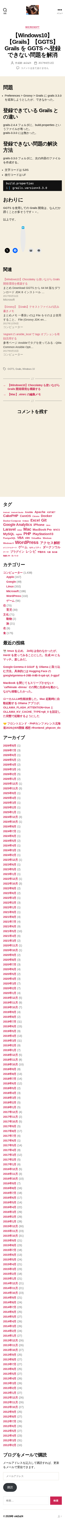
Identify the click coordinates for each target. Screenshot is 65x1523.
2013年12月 (10, 1340)
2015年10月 (10, 1235)
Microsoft (32, 27)
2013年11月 (10, 1345)
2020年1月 (9, 993)
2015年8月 (9, 1245)
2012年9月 (9, 1411)
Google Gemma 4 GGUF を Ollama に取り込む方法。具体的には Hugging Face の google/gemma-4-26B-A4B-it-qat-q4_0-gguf (31, 671)
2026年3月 (9, 769)
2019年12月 (10, 997)
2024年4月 (9, 845)
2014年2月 (9, 1330)
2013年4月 (9, 1378)
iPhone (38, 524)
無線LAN (6, 556)
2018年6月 (9, 1083)
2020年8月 (9, 959)
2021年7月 (9, 921)
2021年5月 (9, 931)
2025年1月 (9, 812)
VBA (20, 537)
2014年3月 (9, 1326)
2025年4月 (9, 797)
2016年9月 (9, 1183)
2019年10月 (10, 1007)
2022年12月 (10, 878)
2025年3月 (9, 802)
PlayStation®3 (43, 534)
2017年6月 (9, 1140)
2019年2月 (9, 1045)
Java (48, 525)
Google (11, 581)
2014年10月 (10, 1292)
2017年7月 (9, 1135)
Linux (19, 530)
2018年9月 (9, 1069)
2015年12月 (10, 1226)
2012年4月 (9, 1435)
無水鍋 (54, 552)
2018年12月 (10, 1054)
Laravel (9, 529)
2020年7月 (9, 964)
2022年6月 (9, 893)
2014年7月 (9, 1307)
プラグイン (17, 551)
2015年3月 (9, 1269)
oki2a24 (27, 63)
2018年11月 (10, 1059)
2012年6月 (9, 1426)
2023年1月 (9, 874)
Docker (46, 516)
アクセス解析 (50, 543)
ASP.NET (51, 512)
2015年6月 (9, 1254)
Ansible (29, 512)
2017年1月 (9, 1164)
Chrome (35, 516)
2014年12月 (10, 1283)
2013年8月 (9, 1359)
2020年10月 (10, 950)
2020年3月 (9, 983)
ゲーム (23, 547)
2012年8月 (9, 1416)
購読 (10, 1487)
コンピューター (13, 572)
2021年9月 (9, 912)
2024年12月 (10, 817)
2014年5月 (9, 1316)
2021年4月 (9, 935)
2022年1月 (9, 907)
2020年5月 (9, 974)
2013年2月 (9, 1388)
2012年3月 (9, 1440)
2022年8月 (9, 888)
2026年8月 (9, 745)
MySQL (9, 534)
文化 (6, 614)
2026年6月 (9, 755)
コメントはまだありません (35, 68)
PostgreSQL (9, 538)
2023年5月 (9, 869)
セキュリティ (35, 547)
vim (27, 537)
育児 (9, 609)
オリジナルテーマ (10, 548)
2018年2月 (9, 1102)
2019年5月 (9, 1031)
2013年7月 (9, 1364)
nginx (19, 534)
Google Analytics (17, 525)
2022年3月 (9, 897)
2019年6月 (9, 1026)
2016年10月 (10, 1178)
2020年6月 (9, 969)
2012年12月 (10, 1397)
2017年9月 (9, 1126)
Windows (47, 538)
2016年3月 (9, 1212)
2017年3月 (9, 1154)
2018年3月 (9, 1097)
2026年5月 (9, 759)
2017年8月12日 (46, 63)
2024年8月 (9, 826)
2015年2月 (9, 1273)
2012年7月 (9, 1421)
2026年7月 (9, 750)
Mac (27, 529)
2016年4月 (9, 1207)
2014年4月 (9, 1321)
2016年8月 (9, 1188)
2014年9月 (9, 1297)
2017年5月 (9, 1145)
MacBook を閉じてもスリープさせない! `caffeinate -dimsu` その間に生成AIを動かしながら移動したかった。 (31, 687)
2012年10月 (10, 1407)
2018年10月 (10, 1064)
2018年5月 (9, 1088)
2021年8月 (9, 916)
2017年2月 (9, 1159)
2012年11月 (10, 1402)
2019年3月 (9, 1040)
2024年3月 (9, 850)
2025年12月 (10, 783)
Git (43, 520)
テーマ (6, 552)
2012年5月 (9, 1430)
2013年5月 (9, 1373)
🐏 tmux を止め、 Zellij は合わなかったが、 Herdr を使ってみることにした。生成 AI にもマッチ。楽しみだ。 (31, 655)
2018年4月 (9, 1093)
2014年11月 (10, 1288)
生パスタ (15, 556)
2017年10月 (10, 1121)
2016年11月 (10, 1173)
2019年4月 (9, 1035)
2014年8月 (9, 1302)
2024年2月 (9, 855)
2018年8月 (9, 1074)
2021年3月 (9, 940)
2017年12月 (10, 1112)
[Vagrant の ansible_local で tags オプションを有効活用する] (32, 344)
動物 (9, 618)
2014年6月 (9, 1311)
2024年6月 (9, 836)
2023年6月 (9, 864)
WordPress (26, 542)
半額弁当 (42, 552)
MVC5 (56, 530)
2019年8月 (9, 1016)
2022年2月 (9, 902)
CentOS (25, 516)
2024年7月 (9, 831)
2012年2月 (9, 1445)
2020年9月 (9, 955)
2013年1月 (9, 1392)
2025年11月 (10, 788)
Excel (35, 520)
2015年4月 (9, 1264)
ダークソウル (51, 547)
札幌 (48, 552)
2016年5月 (9, 1202)
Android (6, 512)
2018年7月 (9, 1078)
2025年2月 (9, 807)
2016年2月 (9, 1216)
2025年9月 (9, 793)
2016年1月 (9, 1221)
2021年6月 (9, 926)
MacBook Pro (42, 529)
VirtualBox (36, 538)
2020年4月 (9, 978)
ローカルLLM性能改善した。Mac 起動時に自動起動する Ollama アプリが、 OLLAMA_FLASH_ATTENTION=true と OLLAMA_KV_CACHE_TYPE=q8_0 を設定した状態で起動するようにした (32, 707)
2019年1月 (9, 1050)
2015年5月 (9, 1259)
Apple (10, 577)
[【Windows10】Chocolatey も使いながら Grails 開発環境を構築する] (32, 289)
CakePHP (10, 516)
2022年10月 (10, 883)
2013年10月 (10, 1350)
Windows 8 (8, 543)
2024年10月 (10, 821)
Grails (18, 369)
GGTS (11, 369)
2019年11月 (10, 1002)
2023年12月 (10, 859)
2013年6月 (9, 1369)
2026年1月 (9, 778)
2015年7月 (9, 1250)
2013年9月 (9, 1354)
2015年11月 (10, 1231)
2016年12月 (10, 1169)
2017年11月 (10, 1116)
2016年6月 (9, 1197)
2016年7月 (9, 1192)
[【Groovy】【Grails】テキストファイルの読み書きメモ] (32, 317)
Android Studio (17, 512)
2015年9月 (9, 1240)
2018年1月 (9, 1107)
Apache (40, 512)
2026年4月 (9, 764)
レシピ (31, 551)
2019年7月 (9, 1021)
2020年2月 (9, 988)
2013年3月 (9, 1383)
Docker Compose (12, 521)
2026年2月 (9, 774)
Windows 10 (28, 369)
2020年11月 (10, 945)
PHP (27, 534)
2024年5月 (9, 840)
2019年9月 (9, 1012)
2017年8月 (9, 1131)
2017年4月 (9, 1150)
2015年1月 (9, 1278)
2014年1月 (9, 1335)
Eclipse (26, 521)
